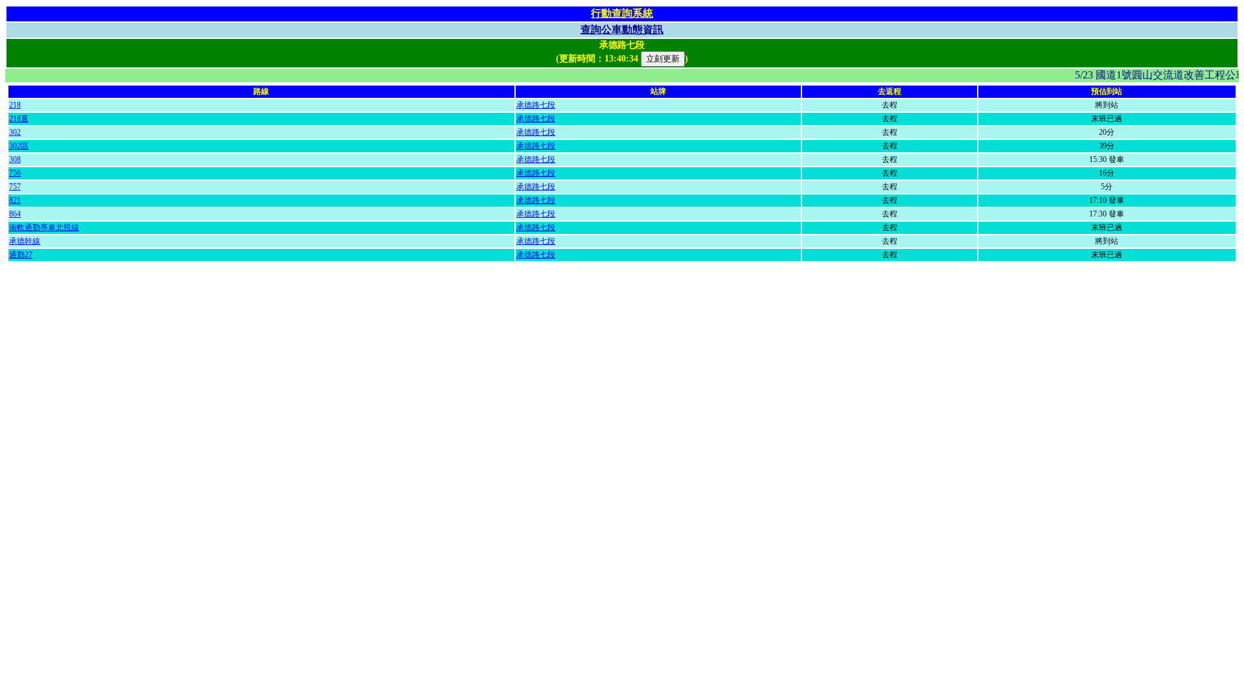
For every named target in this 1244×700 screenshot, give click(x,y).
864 (15, 213)
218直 (19, 118)
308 (15, 159)
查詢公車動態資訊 (622, 29)
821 (15, 200)
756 (15, 173)
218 (15, 105)
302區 (19, 145)
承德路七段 (535, 105)
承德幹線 (24, 241)
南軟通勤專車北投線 (44, 227)
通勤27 (20, 254)
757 (15, 186)
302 (15, 132)
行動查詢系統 (622, 13)
